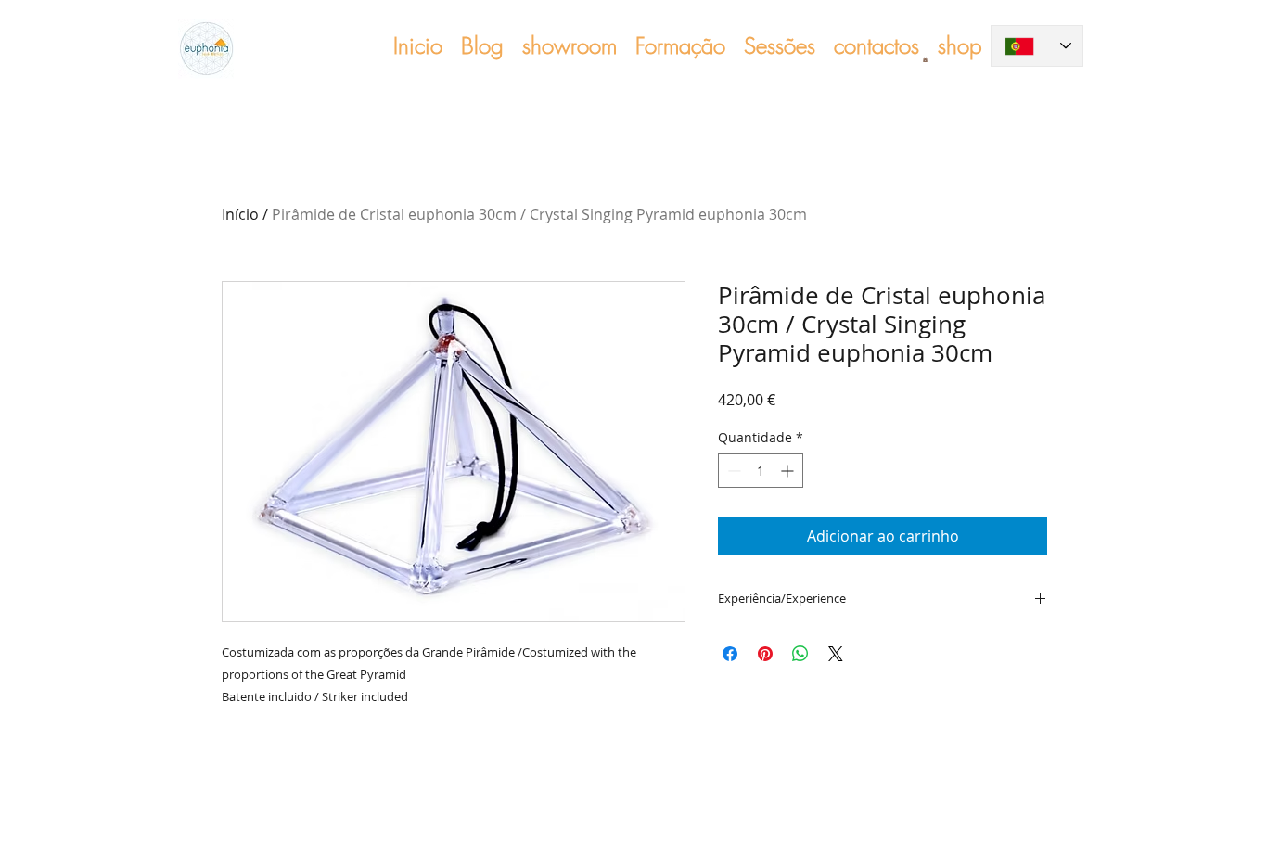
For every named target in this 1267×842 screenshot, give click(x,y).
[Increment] (788, 470)
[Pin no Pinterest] (765, 654)
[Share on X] (836, 654)
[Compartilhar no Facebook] (730, 654)
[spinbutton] (760, 470)
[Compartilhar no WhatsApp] (800, 654)
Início (240, 214)
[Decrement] (732, 470)
